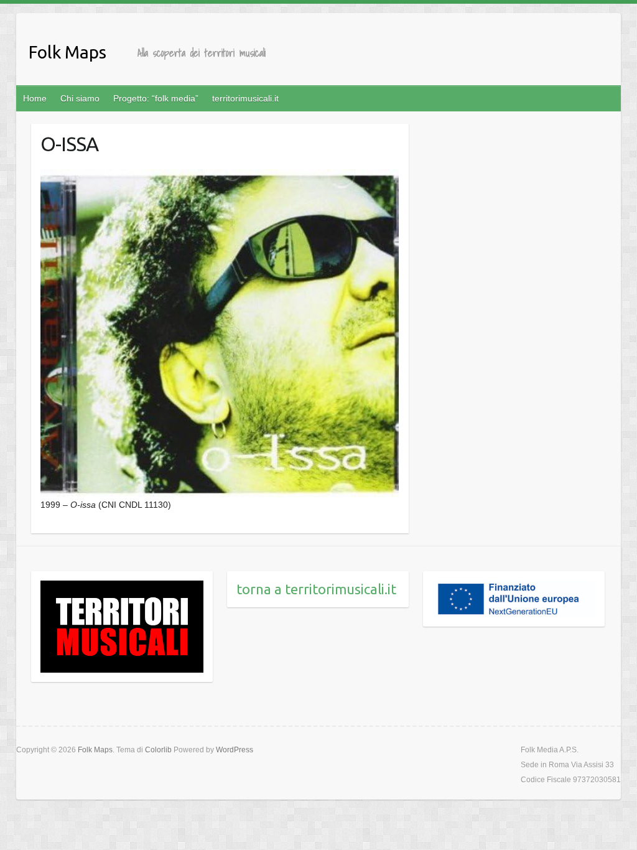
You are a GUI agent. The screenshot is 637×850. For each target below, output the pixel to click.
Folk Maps (67, 52)
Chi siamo (80, 98)
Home (35, 98)
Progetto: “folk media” (155, 98)
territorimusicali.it (245, 98)
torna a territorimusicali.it (316, 589)
